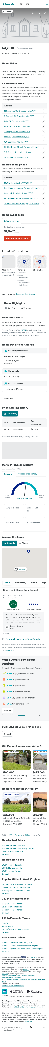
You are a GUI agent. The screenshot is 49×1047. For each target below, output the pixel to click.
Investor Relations (22, 1003)
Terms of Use (34, 1003)
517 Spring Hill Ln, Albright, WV (17, 152)
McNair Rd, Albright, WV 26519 (18, 183)
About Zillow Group (20, 1001)
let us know (28, 1021)
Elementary (20, 582)
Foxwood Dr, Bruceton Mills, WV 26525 (21, 198)
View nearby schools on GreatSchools (23, 639)
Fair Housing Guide (34, 1001)
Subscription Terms (8, 1005)
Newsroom (11, 1003)
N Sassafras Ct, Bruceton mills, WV (20, 111)
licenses (26, 970)
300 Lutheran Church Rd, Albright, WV (21, 147)
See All (8, 710)
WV (10, 835)
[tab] (10, 413)
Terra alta (18, 835)
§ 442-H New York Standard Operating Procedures (18, 976)
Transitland (33, 957)
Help (17, 1005)
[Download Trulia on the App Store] (16, 991)
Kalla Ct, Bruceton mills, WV (16, 121)
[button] (47, 4)
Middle (34, 582)
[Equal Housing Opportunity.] (30, 1028)
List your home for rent (17, 238)
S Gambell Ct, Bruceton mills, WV (19, 116)
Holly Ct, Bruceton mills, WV (16, 137)
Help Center (7, 1030)
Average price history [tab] (27, 474)
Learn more (9, 650)
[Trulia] (4, 991)
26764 (23, 330)
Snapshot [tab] (8, 474)
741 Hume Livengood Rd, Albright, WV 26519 (24, 188)
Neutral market (24, 498)
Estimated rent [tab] (11, 221)
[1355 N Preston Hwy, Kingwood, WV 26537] (17, 802)
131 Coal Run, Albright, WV (16, 142)
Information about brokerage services (18, 980)
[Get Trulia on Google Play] (34, 991)
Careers (4, 1003)
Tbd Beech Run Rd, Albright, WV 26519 (21, 203)
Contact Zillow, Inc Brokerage (13, 986)
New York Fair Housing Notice (11, 978)
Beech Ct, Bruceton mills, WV (17, 126)
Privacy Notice (25, 1005)
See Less (9, 398)
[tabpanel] (24, 234)
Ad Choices (35, 1005)
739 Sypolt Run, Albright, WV (17, 131)
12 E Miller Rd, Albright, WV (16, 157)
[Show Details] (43, 110)
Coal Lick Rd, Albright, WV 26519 (18, 193)
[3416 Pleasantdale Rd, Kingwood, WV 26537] (17, 760)
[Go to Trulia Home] (24, 4)
